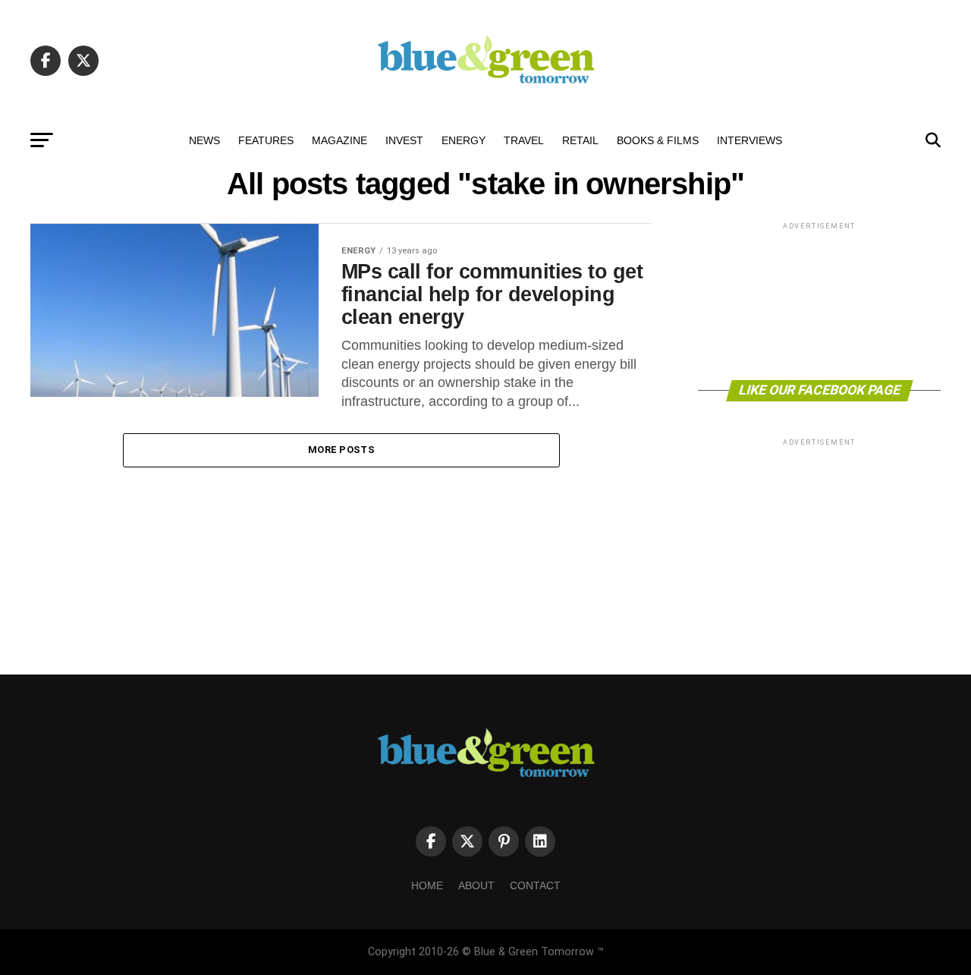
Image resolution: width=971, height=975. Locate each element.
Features (266, 140)
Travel (524, 140)
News (204, 140)
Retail (580, 140)
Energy (464, 140)
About (476, 885)
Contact (535, 885)
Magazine (339, 140)
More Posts (341, 449)
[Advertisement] (819, 300)
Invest (404, 140)
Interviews (749, 140)
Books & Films (658, 140)
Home (427, 885)
